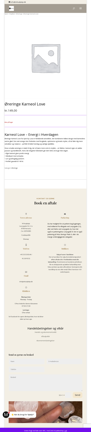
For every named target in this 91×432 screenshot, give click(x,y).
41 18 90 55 (26, 258)
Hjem (6, 14)
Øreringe (19, 14)
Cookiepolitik (26, 235)
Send (77, 394)
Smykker (12, 14)
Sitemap (26, 239)
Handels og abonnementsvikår (45, 332)
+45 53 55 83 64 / (26, 254)
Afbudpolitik (45, 336)
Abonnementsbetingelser (45, 341)
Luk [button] (65, 431)
